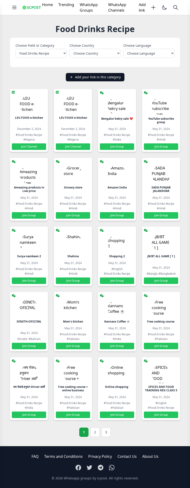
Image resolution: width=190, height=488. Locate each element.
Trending (66, 4)
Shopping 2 (117, 256)
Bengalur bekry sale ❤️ (117, 119)
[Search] (175, 7)
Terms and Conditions (63, 456)
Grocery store (73, 187)
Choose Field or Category (35, 45)
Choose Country (82, 45)
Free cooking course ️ (161, 321)
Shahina (73, 256)
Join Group (117, 146)
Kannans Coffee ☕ (117, 321)
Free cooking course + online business (73, 388)
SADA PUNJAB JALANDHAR (161, 189)
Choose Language (137, 45)
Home (47, 4)
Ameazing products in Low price (29, 189)
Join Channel (29, 146)
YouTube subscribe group (161, 120)
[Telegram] (100, 467)
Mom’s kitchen (73, 321)
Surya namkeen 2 (29, 256)
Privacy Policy (100, 456)
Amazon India (117, 187)
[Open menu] (14, 7)
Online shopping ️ (117, 387)
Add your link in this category (98, 77)
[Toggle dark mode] (164, 7)
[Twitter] (89, 467)
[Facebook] (78, 467)
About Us (150, 456)
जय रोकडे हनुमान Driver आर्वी (29, 387)
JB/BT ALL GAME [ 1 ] (161, 256)
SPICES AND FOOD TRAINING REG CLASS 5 (161, 388)
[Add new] (153, 7)
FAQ (35, 456)
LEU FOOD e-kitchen (29, 118)
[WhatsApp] (111, 467)
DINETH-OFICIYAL (29, 321)
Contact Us (127, 456)
